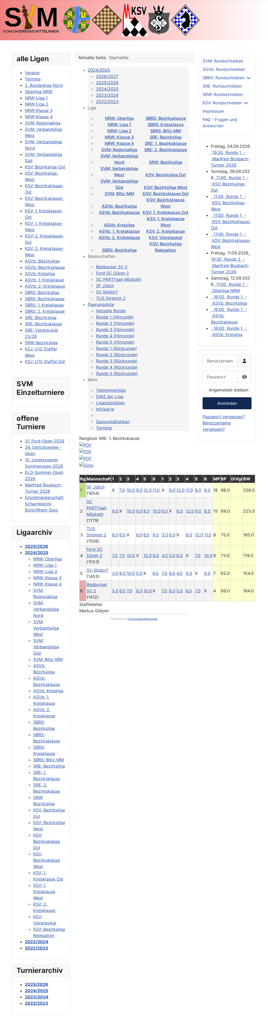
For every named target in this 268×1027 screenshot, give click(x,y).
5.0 (115, 590)
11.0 (156, 490)
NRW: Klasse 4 (119, 143)
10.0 (131, 490)
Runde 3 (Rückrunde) (117, 361)
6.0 (165, 511)
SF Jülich (105, 285)
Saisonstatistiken (113, 421)
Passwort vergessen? (224, 416)
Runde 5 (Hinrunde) (115, 342)
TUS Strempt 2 (111, 298)
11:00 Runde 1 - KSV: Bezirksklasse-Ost (231, 221)
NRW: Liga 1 (119, 124)
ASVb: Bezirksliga (119, 206)
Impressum (213, 111)
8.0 (146, 511)
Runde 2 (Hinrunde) (115, 323)
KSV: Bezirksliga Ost (166, 174)
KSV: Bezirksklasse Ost (166, 193)
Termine (104, 427)
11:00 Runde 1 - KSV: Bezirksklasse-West (231, 240)
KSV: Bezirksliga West (165, 187)
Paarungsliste (101, 304)
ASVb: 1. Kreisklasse (119, 231)
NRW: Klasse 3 (119, 137)
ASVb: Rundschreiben (224, 69)
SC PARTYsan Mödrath (118, 279)
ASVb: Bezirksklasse (119, 212)
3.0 (165, 534)
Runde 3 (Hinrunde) (115, 329)
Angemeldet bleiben (228, 390)
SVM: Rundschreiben (223, 61)
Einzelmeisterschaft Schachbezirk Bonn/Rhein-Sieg (44, 504)
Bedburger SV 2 (111, 266)
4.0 (165, 555)
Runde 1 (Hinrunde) (115, 317)
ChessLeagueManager (142, 619)
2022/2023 (107, 101)
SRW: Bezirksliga (165, 162)
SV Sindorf (107, 291)
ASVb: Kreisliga (119, 225)
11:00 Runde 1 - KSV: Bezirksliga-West (228, 203)
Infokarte (105, 409)
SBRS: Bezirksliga (119, 250)
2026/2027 (107, 76)
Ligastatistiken (110, 402)
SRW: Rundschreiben (223, 94)
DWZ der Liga (109, 396)
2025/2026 (107, 82)
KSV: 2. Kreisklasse (165, 231)
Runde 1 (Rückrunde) (116, 348)
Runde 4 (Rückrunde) (117, 367)
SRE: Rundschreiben (222, 86)
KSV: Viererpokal (165, 237)
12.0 (147, 490)
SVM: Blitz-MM (119, 193)
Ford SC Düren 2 (112, 273)
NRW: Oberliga (119, 118)
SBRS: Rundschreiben (223, 77)
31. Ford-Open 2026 (44, 441)
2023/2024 (107, 95)
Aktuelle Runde (111, 310)
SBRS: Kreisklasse (165, 124)
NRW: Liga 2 (119, 130)
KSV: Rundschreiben (222, 102)
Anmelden (227, 403)
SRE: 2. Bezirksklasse (165, 149)
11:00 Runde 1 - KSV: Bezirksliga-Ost (230, 184)
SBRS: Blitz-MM (165, 130)
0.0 (172, 555)
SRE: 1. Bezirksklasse (166, 143)
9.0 (139, 490)
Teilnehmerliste (111, 390)
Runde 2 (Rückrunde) (117, 354)
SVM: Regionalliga (119, 149)
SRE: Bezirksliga (166, 137)
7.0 (122, 490)
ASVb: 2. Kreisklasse (119, 237)
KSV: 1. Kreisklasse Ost (165, 212)
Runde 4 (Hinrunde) (115, 335)
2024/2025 (99, 70)
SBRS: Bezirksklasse (166, 118)
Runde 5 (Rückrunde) (117, 373)
